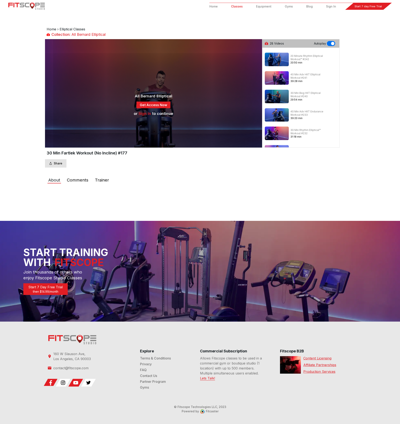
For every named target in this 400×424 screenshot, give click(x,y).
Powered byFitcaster (200, 411)
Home (213, 6)
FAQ (143, 370)
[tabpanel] (200, 192)
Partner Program (153, 381)
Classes (237, 6)
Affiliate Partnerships (319, 365)
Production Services (319, 371)
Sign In (331, 6)
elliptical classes (72, 29)
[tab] (54, 180)
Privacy (146, 364)
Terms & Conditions (155, 358)
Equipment (263, 6)
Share (58, 163)
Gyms (289, 6)
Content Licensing (317, 358)
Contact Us (148, 376)
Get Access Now (153, 105)
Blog (309, 6)
